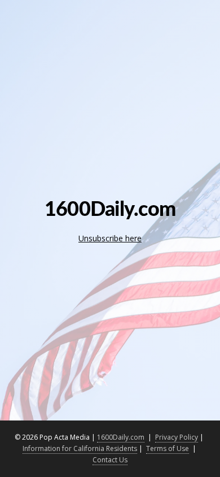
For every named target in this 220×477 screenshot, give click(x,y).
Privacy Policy (176, 437)
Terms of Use (167, 448)
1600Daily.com (120, 437)
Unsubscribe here (110, 238)
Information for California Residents (80, 448)
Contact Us (110, 460)
